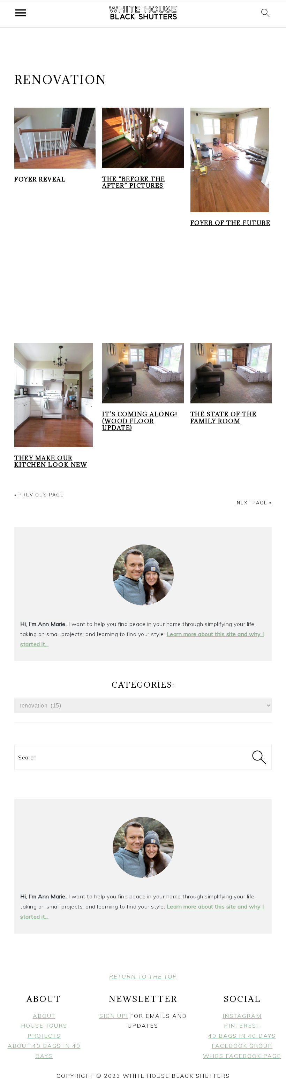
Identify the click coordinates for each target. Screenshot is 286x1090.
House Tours (44, 1025)
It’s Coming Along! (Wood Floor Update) (139, 420)
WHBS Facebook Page (242, 1055)
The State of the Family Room (223, 417)
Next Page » (254, 502)
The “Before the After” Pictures (133, 182)
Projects (44, 1035)
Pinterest (242, 1025)
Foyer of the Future (230, 223)
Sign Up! (113, 1015)
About (44, 1015)
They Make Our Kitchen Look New (50, 461)
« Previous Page (39, 494)
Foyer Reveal (40, 179)
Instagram (242, 1015)
